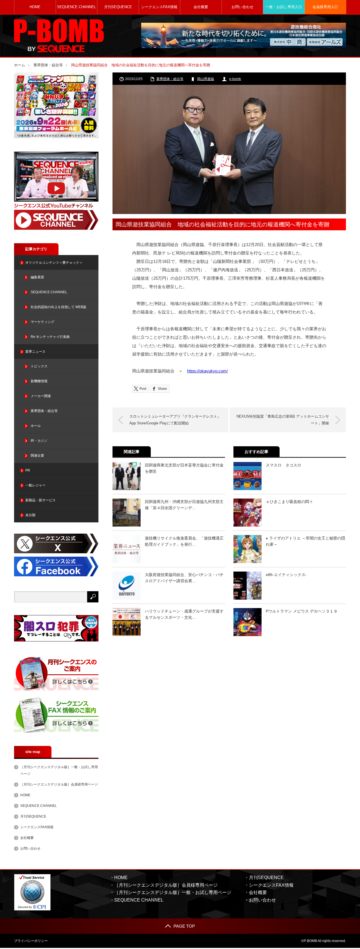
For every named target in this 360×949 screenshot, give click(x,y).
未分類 (30, 515)
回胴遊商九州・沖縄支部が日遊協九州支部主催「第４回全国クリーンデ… (184, 504)
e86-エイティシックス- (286, 574)
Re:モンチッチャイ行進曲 (50, 337)
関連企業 (37, 456)
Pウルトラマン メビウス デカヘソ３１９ (302, 611)
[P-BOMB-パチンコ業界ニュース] (59, 36)
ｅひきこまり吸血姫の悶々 (289, 501)
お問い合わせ (242, 7)
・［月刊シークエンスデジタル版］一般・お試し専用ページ (170, 892)
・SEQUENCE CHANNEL (136, 900)
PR (27, 470)
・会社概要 (255, 892)
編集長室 (37, 277)
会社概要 (201, 7)
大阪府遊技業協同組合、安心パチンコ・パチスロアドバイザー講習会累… (184, 577)
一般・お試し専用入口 (284, 7)
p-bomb (235, 79)
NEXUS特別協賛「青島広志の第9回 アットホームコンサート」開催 (283, 419)
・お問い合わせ (260, 900)
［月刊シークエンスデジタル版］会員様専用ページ (59, 784)
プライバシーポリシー (31, 941)
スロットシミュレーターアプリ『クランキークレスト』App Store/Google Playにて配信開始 (175, 419)
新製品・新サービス (40, 500)
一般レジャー (35, 485)
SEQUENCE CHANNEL (76, 7)
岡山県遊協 (205, 79)
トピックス (39, 366)
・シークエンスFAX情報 (269, 885)
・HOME (119, 877)
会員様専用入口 (325, 7)
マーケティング (42, 322)
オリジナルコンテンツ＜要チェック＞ (54, 263)
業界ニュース (35, 352)
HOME (35, 7)
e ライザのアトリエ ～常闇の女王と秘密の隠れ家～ (305, 541)
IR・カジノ (39, 441)
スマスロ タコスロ (283, 465)
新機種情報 (39, 381)
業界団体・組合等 (48, 65)
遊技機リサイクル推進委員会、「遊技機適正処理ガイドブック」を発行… (184, 541)
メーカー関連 (41, 396)
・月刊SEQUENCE (264, 877)
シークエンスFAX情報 (159, 7)
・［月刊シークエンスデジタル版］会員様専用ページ (164, 885)
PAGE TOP (184, 926)
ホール (36, 426)
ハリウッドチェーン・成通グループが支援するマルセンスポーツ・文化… (184, 614)
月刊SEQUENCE (118, 7)
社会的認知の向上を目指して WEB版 (58, 307)
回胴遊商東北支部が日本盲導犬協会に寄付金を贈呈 (184, 468)
